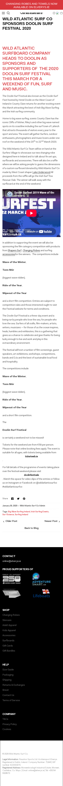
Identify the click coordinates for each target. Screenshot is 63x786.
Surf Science (8, 515)
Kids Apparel (9, 630)
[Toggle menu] (3, 13)
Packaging (7, 675)
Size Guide (8, 670)
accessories (8, 254)
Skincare (6, 620)
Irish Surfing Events (40, 512)
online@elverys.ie (11, 561)
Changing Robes (31, 250)
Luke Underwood (41, 172)
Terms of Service (11, 700)
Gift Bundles (8, 651)
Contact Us (8, 695)
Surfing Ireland (21, 515)
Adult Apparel (9, 625)
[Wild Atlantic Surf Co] (31, 13)
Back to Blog (31, 528)
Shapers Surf (14, 250)
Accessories (8, 635)
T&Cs (5, 719)
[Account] (57, 13)
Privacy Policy (9, 724)
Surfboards (8, 640)
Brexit (5, 690)
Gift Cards (7, 646)
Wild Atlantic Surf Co (18, 754)
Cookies (6, 729)
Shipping (6, 680)
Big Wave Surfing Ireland (19, 512)
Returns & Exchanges (13, 685)
